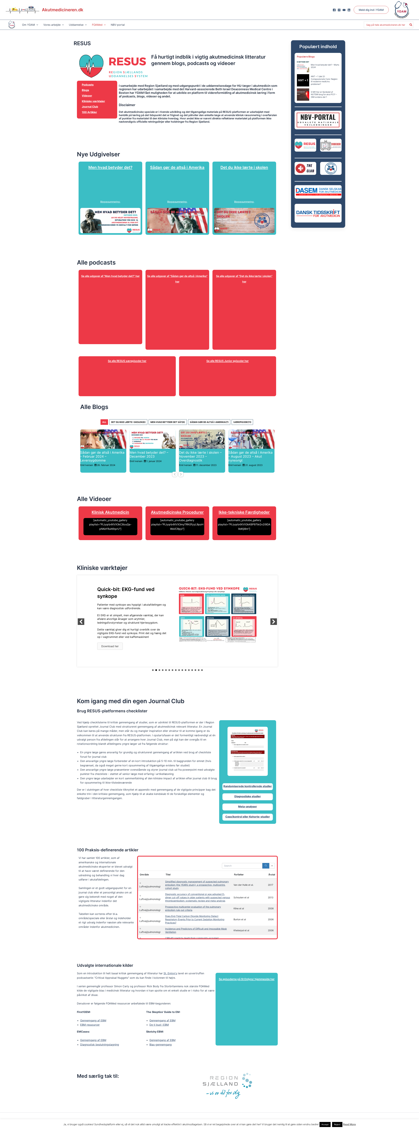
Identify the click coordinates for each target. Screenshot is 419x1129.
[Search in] (272, 866)
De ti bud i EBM (159, 1024)
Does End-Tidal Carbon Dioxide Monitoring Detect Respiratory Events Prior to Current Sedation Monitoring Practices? (194, 919)
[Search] (265, 866)
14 (195, 670)
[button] (371, 10)
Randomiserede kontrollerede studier (247, 786)
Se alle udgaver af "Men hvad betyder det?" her (110, 276)
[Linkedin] (348, 10)
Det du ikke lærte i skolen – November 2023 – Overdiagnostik (151, 456)
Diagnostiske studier (247, 796)
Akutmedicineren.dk (62, 9)
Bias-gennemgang (160, 1044)
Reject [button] (337, 1124)
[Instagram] (339, 10)
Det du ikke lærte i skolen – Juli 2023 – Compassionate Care (249, 456)
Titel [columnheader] (168, 874)
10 (182, 670)
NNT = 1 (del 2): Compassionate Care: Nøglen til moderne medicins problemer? (324, 80)
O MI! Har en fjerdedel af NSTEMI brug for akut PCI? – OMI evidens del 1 (324, 94)
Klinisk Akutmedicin (110, 512)
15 (199, 670)
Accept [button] (325, 1124)
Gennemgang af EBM (93, 1020)
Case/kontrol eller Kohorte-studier (247, 816)
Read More (349, 1124)
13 (192, 670)
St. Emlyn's (170, 973)
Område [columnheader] (144, 874)
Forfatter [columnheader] (239, 874)
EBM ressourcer (90, 1024)
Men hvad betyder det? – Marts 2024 (325, 66)
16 (202, 670)
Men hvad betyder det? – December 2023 (99, 454)
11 (185, 670)
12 (189, 670)
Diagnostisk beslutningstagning (99, 1044)
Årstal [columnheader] (271, 874)
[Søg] (411, 24)
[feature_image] (103, 438)
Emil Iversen (86, 461)
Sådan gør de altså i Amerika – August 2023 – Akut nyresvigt (201, 456)
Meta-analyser (247, 806)
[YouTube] (344, 10)
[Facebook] (334, 10)
